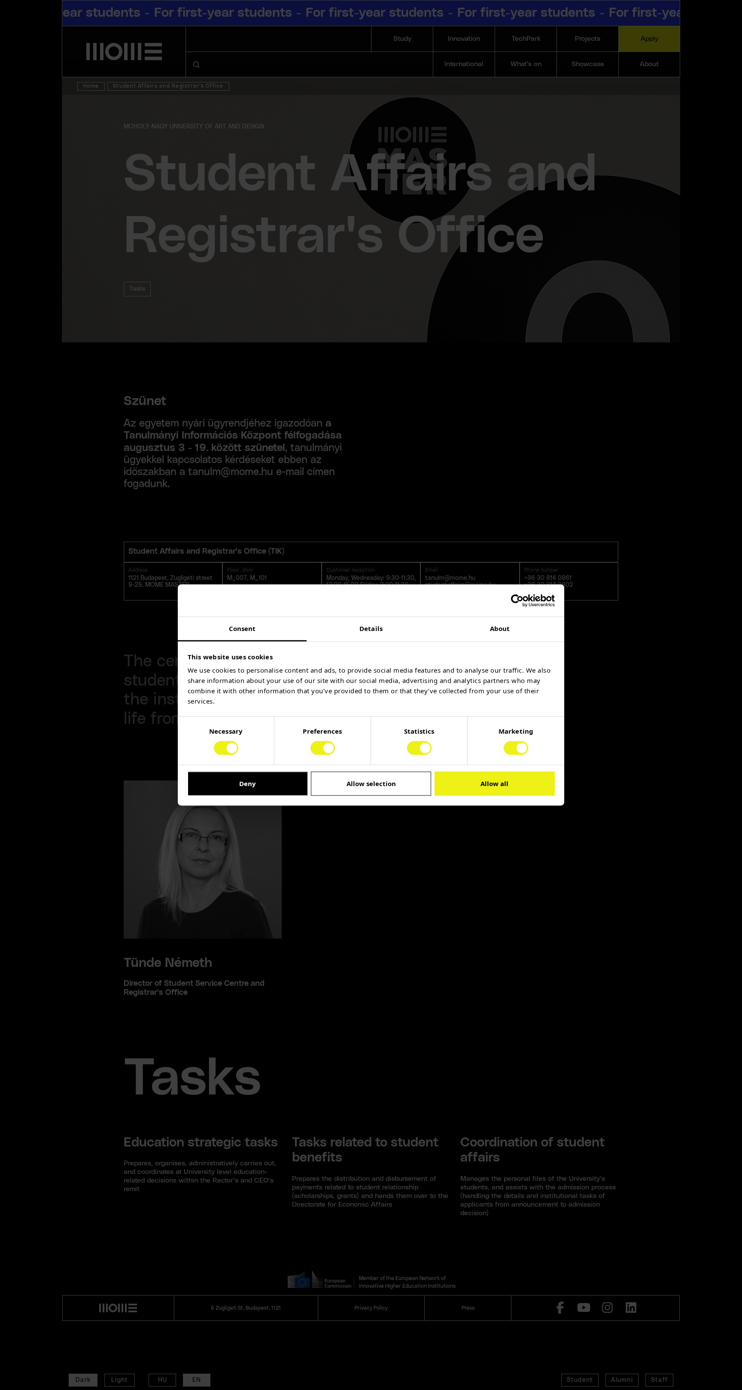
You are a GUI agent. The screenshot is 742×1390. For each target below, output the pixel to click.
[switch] (322, 748)
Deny (247, 783)
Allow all (494, 783)
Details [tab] (371, 628)
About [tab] (500, 628)
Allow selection (371, 783)
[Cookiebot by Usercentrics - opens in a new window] (517, 600)
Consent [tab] (242, 628)
